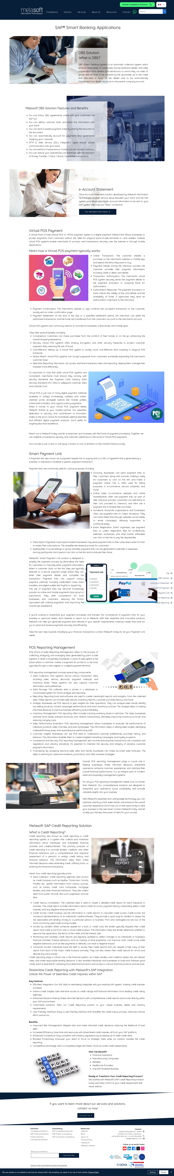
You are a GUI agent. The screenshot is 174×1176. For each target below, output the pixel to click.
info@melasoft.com (133, 1138)
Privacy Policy (86, 1140)
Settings (153, 1172)
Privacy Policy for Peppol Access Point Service (49, 1165)
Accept (163, 1172)
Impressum (85, 1143)
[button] (52, 12)
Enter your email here (39, 1151)
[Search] (164, 11)
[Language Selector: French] (161, 4)
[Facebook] (133, 1148)
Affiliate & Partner (88, 1146)
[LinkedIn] (129, 1148)
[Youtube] (124, 1148)
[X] (138, 1148)
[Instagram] (142, 1148)
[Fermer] (171, 1172)
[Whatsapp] (134, 11)
